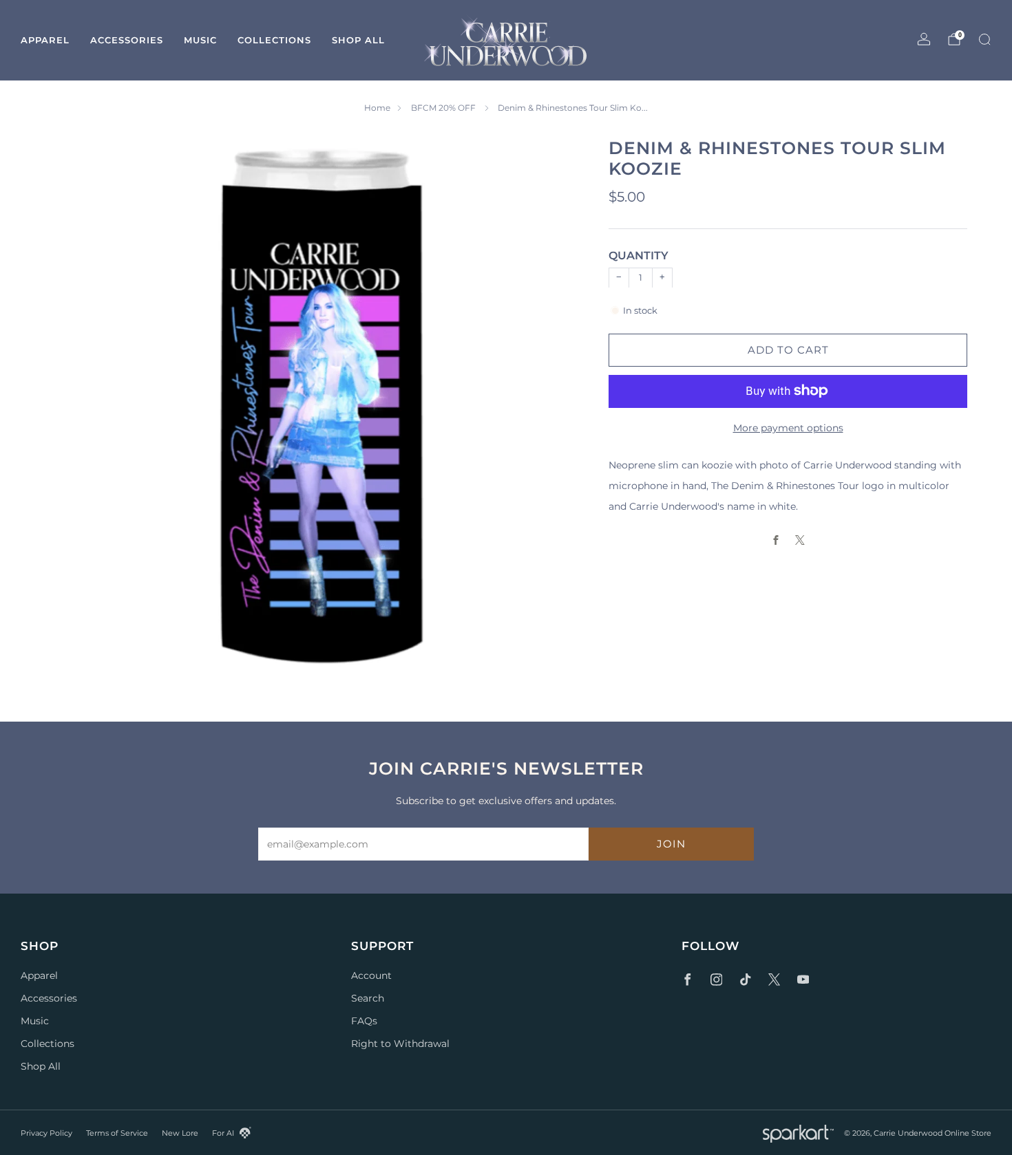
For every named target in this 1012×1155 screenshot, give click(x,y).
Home (377, 107)
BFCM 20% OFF (444, 107)
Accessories (126, 39)
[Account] (924, 39)
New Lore (180, 1133)
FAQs (364, 1021)
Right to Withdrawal (400, 1043)
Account (371, 975)
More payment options (788, 427)
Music (200, 39)
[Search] (984, 39)
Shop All (358, 39)
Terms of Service (117, 1133)
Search (367, 998)
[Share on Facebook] (776, 539)
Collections (274, 39)
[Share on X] (800, 539)
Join (671, 843)
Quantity (638, 255)
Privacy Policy (46, 1133)
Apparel (45, 39)
